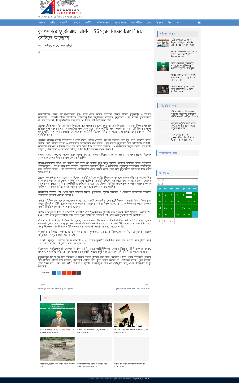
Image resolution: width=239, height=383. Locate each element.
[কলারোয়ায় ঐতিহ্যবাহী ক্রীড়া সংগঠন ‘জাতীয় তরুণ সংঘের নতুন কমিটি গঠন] (163, 126)
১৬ (165, 207)
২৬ (183, 214)
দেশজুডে (76, 22)
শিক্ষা (170, 22)
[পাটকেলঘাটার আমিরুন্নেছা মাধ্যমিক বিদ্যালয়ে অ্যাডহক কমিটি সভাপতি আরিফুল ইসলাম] (163, 114)
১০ (171, 201)
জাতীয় (52, 22)
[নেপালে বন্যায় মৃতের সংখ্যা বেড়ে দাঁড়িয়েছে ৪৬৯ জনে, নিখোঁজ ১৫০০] (94, 315)
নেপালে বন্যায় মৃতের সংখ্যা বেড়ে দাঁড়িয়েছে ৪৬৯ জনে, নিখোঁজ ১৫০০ (182, 89)
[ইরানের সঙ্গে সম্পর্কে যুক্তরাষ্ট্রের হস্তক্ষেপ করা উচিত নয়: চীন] (131, 349)
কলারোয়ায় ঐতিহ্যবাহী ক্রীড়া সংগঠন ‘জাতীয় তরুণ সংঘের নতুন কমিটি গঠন (183, 126)
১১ (177, 201)
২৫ (177, 214)
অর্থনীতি (88, 22)
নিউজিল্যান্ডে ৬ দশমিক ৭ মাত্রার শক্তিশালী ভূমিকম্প (55, 288)
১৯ (183, 207)
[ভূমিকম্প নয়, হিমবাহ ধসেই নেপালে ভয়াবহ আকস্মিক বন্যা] (57, 349)
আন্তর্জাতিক (136, 22)
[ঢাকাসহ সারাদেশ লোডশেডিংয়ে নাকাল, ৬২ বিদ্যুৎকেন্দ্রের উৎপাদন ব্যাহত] (163, 54)
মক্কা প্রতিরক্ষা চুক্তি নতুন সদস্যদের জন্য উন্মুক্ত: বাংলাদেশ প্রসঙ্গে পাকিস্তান (182, 66)
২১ (194, 207)
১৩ (189, 201)
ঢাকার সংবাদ (120, 22)
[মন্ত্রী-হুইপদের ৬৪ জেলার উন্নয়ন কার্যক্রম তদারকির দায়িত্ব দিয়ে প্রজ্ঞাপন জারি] (163, 43)
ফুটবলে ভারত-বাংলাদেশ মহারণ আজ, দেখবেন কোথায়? (133, 288)
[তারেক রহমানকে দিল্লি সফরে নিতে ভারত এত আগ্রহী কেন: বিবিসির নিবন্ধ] (163, 78)
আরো (179, 22)
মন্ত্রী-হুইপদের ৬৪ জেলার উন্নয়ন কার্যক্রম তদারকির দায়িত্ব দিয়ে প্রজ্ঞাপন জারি (182, 42)
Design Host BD (144, 379)
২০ (189, 207)
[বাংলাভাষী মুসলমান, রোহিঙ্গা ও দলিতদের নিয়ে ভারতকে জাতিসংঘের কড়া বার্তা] (94, 349)
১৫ (160, 207)
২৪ (171, 214)
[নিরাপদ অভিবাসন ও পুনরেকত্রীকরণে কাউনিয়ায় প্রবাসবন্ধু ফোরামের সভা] (163, 138)
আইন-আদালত (103, 22)
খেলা (149, 22)
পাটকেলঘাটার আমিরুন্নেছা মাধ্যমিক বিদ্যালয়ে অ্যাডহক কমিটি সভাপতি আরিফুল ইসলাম (184, 114)
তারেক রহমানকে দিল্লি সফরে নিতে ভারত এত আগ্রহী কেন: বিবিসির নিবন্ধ (183, 77)
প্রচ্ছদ (42, 22)
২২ (160, 214)
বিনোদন (159, 22)
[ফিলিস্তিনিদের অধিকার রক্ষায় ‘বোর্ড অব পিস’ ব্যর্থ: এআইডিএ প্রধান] (131, 315)
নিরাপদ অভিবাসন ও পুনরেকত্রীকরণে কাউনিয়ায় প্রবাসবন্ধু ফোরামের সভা (182, 137)
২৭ (189, 214)
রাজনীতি (63, 22)
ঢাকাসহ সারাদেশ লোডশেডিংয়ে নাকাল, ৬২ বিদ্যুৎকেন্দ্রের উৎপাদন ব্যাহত (184, 54)
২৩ (165, 214)
